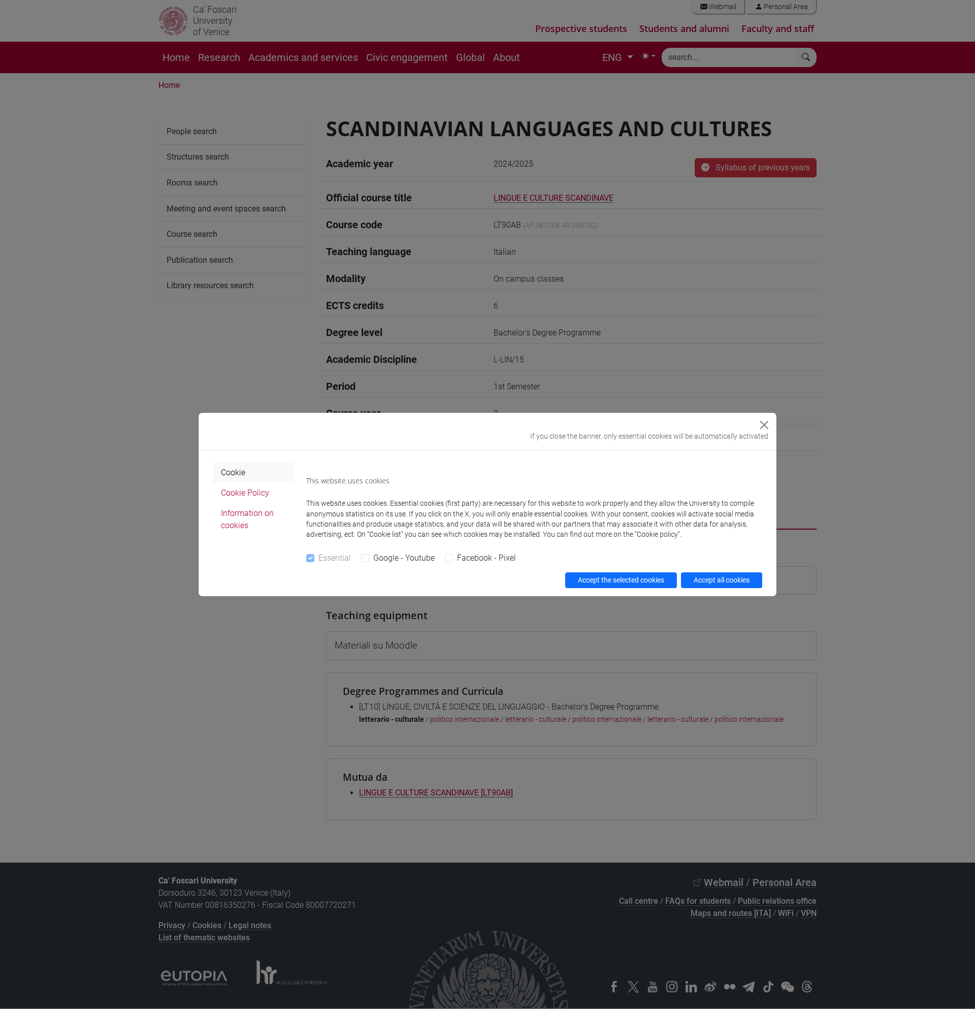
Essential (334, 558)
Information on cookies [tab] (247, 519)
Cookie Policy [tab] (245, 493)
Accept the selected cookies (621, 580)
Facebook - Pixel (486, 558)
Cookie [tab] (233, 472)
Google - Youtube (404, 558)
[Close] (764, 425)
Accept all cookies (722, 580)
